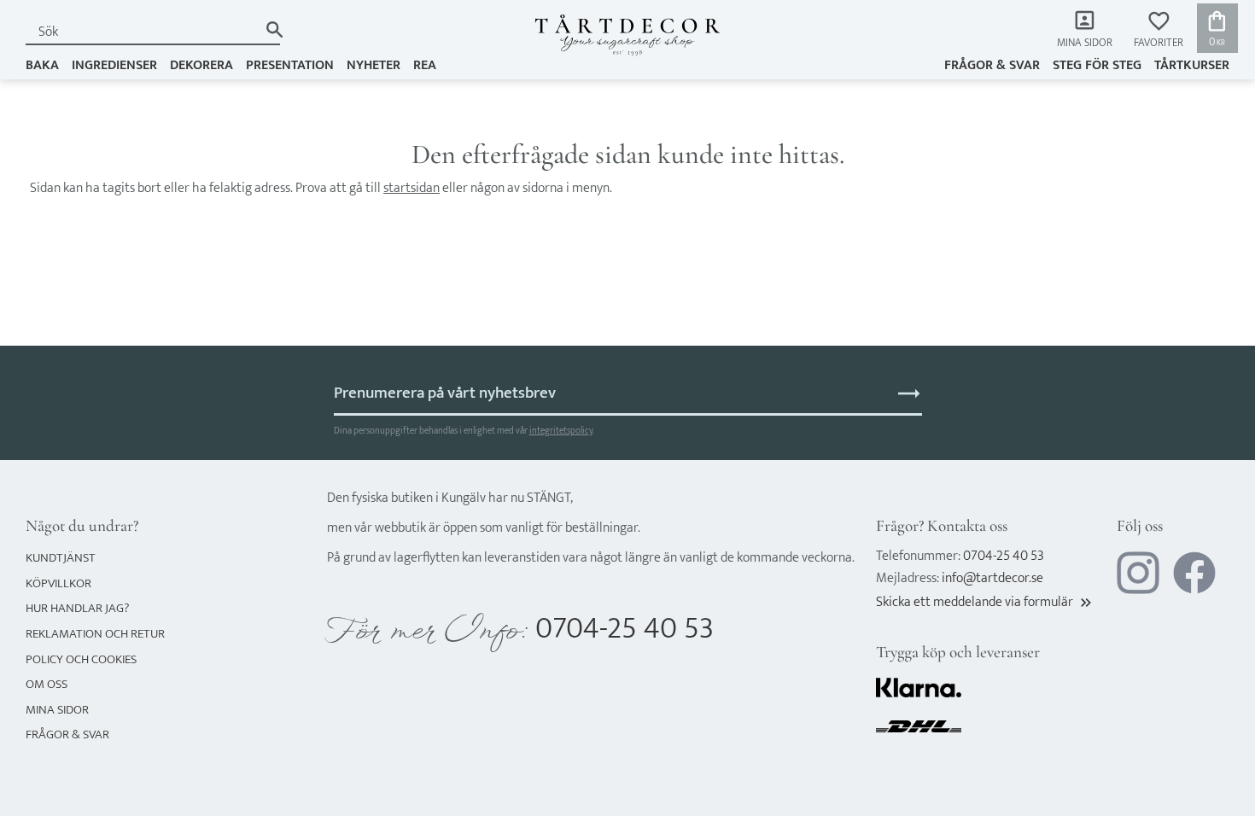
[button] (1158, 30)
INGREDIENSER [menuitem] (114, 65)
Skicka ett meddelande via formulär (985, 602)
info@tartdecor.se (992, 578)
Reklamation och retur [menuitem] (95, 633)
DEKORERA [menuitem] (201, 65)
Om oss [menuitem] (46, 684)
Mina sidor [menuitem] (1084, 43)
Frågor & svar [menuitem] (992, 65)
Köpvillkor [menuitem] (58, 583)
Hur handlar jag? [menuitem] (77, 608)
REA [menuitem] (424, 65)
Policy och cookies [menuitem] (81, 659)
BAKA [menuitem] (42, 65)
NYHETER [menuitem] (373, 65)
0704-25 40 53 (624, 628)
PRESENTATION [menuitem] (290, 65)
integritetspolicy (560, 431)
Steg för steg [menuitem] (1097, 65)
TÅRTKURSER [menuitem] (1191, 65)
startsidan (411, 188)
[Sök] (274, 29)
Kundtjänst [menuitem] (61, 557)
